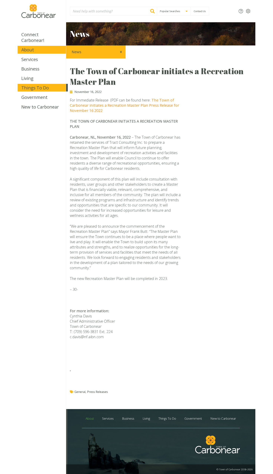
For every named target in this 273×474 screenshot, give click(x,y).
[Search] (152, 11)
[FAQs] (241, 11)
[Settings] (248, 11)
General (79, 392)
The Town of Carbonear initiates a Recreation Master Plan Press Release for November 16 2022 (124, 105)
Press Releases (97, 392)
